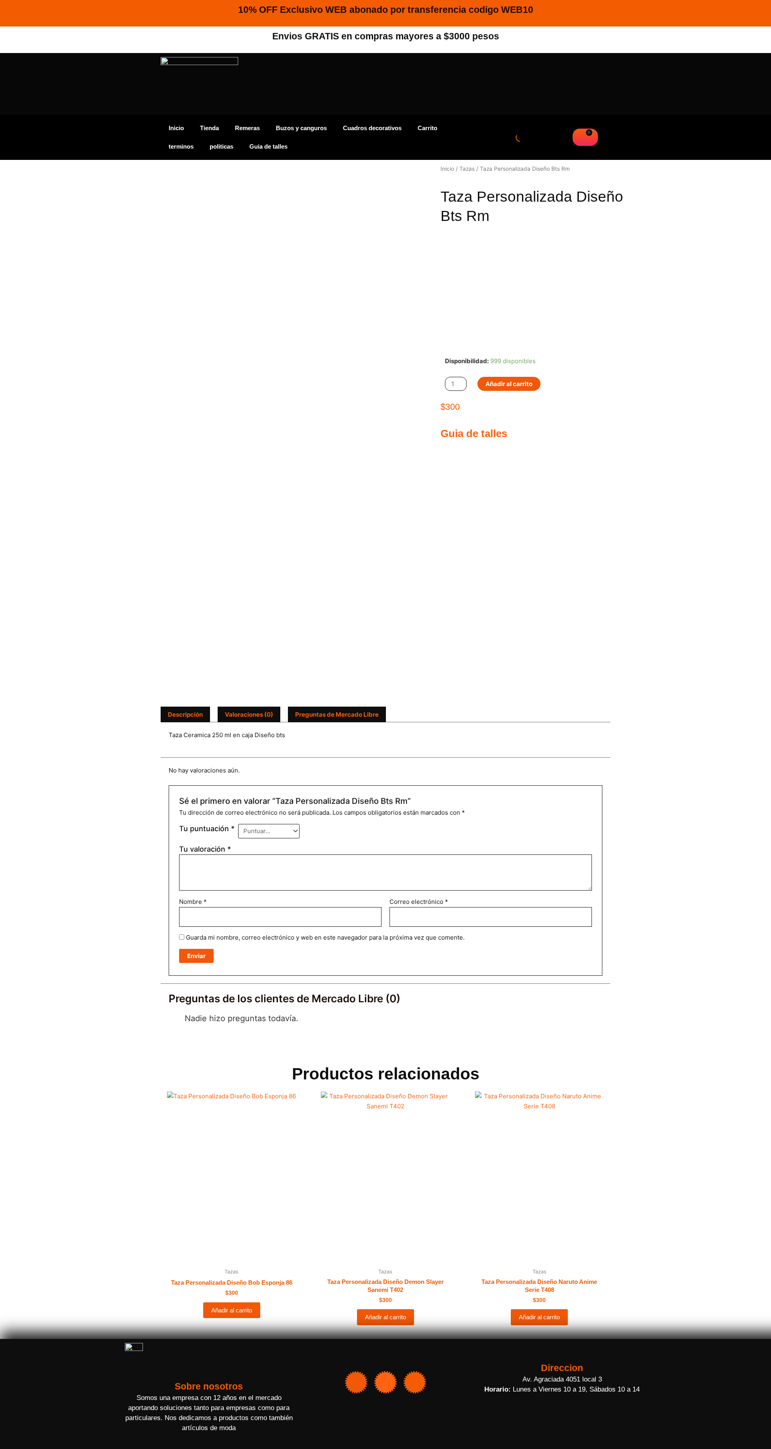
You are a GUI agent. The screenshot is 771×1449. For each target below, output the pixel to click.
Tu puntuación (207, 828)
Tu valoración (205, 849)
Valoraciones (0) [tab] (249, 714)
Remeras (247, 128)
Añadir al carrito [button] (231, 1310)
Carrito (427, 128)
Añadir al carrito (508, 384)
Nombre (193, 901)
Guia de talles (268, 146)
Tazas (467, 169)
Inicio (176, 128)
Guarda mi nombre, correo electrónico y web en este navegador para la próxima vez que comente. (325, 937)
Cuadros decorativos (372, 128)
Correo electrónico (419, 901)
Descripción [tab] (185, 714)
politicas (221, 146)
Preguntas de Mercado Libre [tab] (337, 714)
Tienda (209, 128)
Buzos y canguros (301, 128)
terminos (181, 146)
